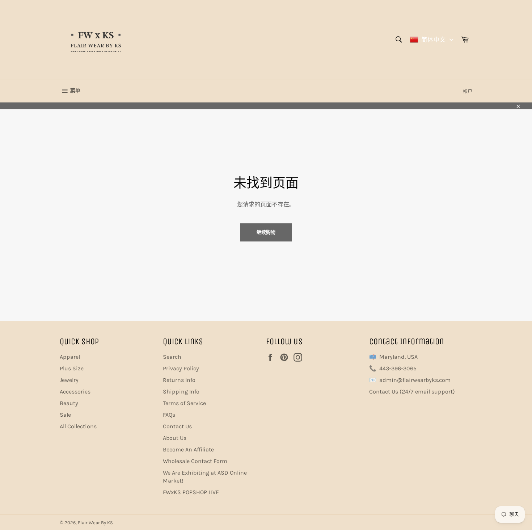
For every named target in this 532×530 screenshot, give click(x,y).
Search (172, 356)
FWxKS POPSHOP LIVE (191, 492)
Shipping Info (181, 391)
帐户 (467, 91)
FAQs (169, 414)
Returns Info (179, 380)
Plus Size (72, 368)
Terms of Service (184, 403)
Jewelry (69, 380)
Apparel (70, 356)
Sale (65, 414)
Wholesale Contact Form (195, 461)
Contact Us (177, 426)
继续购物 (266, 232)
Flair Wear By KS (95, 522)
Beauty (69, 403)
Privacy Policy (181, 368)
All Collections (78, 426)
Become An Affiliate (188, 449)
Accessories (75, 391)
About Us (174, 437)
